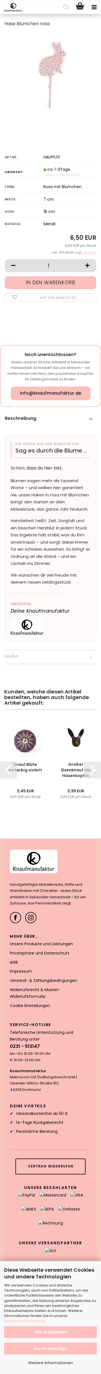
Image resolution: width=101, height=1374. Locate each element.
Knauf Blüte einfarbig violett (25, 767)
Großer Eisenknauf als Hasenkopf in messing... (75, 770)
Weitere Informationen (50, 1363)
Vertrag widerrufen (50, 1166)
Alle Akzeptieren (50, 1332)
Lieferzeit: (14, 172)
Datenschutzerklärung (24, 1320)
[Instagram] (30, 917)
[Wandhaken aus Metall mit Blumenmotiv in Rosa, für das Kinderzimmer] (50, 74)
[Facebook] (15, 917)
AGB (14, 962)
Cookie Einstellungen (30, 1005)
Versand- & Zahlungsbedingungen (43, 980)
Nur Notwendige (50, 1348)
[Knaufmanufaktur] (11, 7)
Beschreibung (20, 418)
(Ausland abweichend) (61, 174)
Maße (11, 656)
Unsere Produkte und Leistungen (41, 944)
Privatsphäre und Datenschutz (39, 953)
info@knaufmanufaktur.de (50, 393)
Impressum (21, 971)
